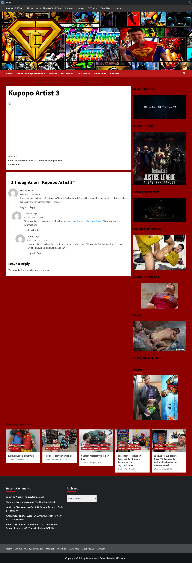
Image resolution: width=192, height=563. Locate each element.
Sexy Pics (105, 448)
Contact (119, 8)
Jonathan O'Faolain (16, 524)
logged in (26, 269)
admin (30, 236)
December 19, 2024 (61, 459)
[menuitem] (2, 2)
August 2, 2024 (96, 463)
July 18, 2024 (168, 469)
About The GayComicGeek (49, 8)
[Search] (184, 73)
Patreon (69, 8)
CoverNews (106, 558)
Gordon (24, 190)
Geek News (106, 8)
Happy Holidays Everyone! (58, 455)
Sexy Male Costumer (90, 448)
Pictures (80, 8)
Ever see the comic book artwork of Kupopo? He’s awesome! (35, 160)
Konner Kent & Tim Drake (21, 455)
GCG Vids (92, 8)
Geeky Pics (13, 448)
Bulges (12, 445)
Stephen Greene (15, 502)
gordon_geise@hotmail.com (87, 221)
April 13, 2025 (22, 459)
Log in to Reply (27, 207)
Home (30, 8)
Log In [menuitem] (9, 2)
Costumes (21, 445)
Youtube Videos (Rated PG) (129, 448)
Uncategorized (52, 448)
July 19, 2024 (132, 469)
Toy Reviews (133, 445)
